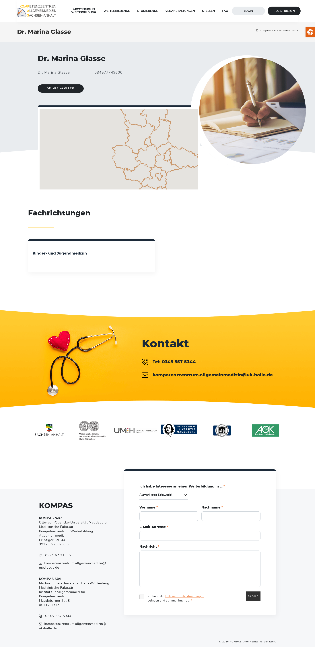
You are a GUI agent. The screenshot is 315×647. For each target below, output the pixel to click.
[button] (310, 32)
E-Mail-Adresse (153, 527)
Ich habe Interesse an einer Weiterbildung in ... (182, 486)
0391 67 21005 (57, 555)
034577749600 (108, 72)
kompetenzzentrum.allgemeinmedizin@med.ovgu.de (72, 565)
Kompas (56, 506)
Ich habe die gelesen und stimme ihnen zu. (176, 598)
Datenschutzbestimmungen (184, 596)
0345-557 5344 (57, 616)
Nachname (212, 507)
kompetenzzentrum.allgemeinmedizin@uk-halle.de (72, 626)
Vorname (148, 507)
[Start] (257, 30)
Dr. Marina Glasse (288, 30)
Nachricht (149, 546)
